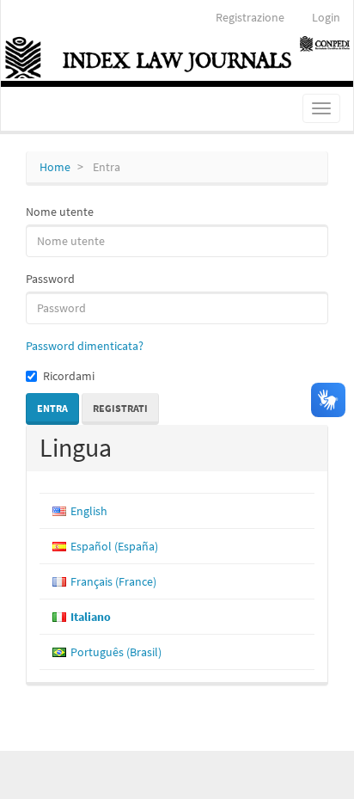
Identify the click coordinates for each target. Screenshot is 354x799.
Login (326, 17)
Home (55, 167)
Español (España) (114, 546)
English (88, 511)
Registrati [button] (120, 408)
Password (50, 278)
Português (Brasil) (116, 652)
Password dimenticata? (84, 345)
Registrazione (250, 17)
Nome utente (60, 211)
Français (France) (113, 581)
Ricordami (69, 376)
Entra (52, 408)
